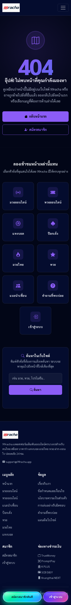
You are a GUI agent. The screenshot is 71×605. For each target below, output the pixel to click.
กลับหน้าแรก (38, 116)
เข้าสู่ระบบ (8, 562)
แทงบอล (7, 534)
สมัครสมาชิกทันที (22, 597)
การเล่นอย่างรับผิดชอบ (51, 505)
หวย (4, 520)
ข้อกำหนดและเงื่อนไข (51, 491)
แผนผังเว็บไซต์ (47, 520)
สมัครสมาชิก (37, 130)
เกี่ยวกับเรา (44, 483)
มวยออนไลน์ (10, 491)
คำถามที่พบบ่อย (47, 512)
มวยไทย (7, 527)
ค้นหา (37, 390)
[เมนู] (63, 8)
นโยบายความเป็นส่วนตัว (52, 498)
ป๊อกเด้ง (7, 512)
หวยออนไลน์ (10, 498)
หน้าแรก (7, 483)
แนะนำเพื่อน (10, 505)
